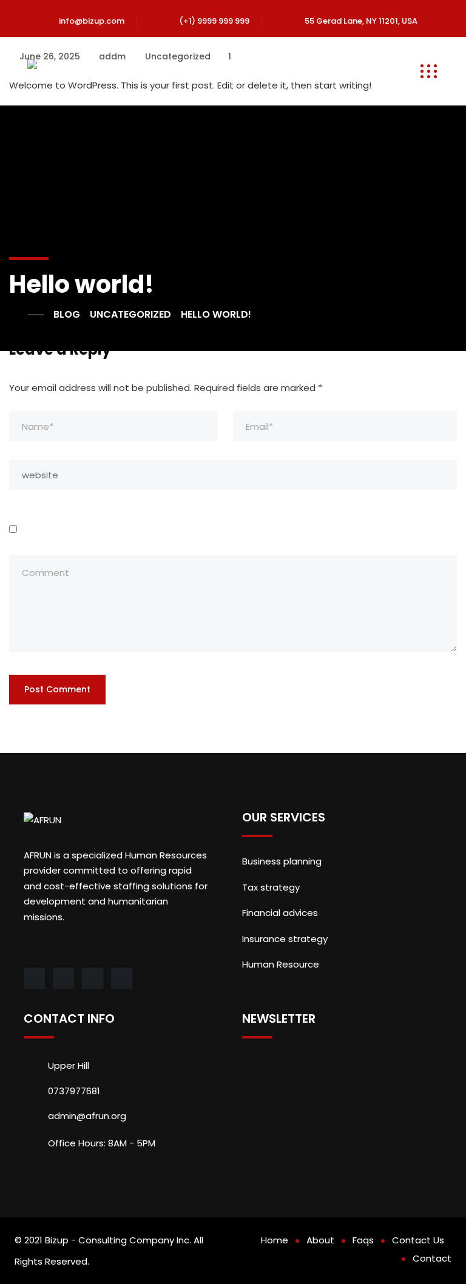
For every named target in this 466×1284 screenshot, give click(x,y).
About (320, 1240)
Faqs (363, 1240)
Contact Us (418, 1240)
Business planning (282, 861)
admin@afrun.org (87, 1115)
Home (274, 1240)
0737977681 (74, 1091)
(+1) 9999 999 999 (214, 21)
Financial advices (280, 912)
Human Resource (280, 964)
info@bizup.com (91, 21)
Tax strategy (271, 887)
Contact (432, 1258)
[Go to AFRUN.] (26, 315)
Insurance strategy (285, 938)
